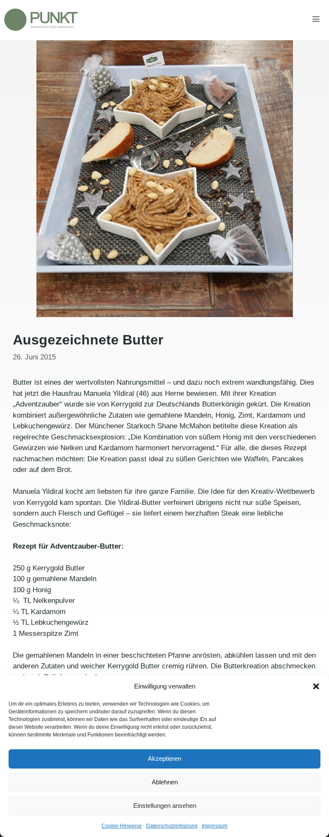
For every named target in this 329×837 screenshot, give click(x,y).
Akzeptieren (164, 758)
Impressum (214, 826)
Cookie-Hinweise (122, 826)
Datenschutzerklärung (171, 826)
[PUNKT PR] (41, 19)
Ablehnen (165, 782)
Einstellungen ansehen (164, 805)
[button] (316, 686)
